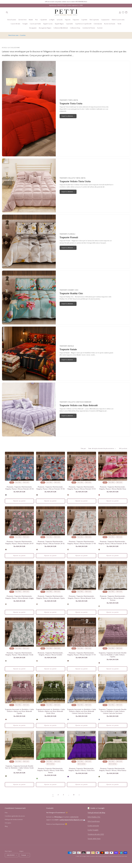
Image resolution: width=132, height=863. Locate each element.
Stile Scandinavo (94, 821)
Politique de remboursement (14, 819)
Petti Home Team (123, 856)
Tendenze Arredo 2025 (96, 834)
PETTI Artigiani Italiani (85, 856)
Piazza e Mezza (18, 482)
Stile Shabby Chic (94, 817)
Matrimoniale (26, 482)
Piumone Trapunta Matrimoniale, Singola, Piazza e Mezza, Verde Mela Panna (50, 770)
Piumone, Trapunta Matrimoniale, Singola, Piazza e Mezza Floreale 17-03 (81, 654)
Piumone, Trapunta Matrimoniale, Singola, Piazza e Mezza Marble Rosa (112, 488)
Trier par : (83, 448)
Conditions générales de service (15, 816)
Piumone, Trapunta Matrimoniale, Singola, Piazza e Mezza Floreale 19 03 (81, 488)
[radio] (6, 495)
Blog (6, 826)
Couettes (23, 35)
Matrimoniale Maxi (50, 764)
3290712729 (74, 817)
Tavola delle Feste (94, 839)
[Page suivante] (79, 795)
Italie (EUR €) (10, 855)
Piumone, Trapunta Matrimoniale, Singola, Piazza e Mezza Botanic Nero (81, 597)
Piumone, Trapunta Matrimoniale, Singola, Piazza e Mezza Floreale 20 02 (50, 543)
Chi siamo (8, 823)
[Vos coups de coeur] (123, 12)
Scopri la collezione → (68, 116)
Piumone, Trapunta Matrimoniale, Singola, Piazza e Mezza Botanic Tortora (112, 598)
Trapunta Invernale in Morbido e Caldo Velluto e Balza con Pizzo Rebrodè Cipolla (19, 711)
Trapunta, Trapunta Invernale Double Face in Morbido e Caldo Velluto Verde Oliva (19, 768)
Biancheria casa (13, 35)
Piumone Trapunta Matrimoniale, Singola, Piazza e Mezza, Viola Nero (82, 770)
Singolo (11, 482)
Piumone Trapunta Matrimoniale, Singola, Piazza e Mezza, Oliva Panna (112, 770)
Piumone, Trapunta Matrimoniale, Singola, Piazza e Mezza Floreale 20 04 (19, 488)
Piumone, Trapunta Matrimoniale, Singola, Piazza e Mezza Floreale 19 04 (50, 488)
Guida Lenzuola (93, 826)
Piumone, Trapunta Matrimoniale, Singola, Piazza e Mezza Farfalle (50, 654)
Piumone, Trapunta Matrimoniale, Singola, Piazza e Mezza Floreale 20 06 (112, 543)
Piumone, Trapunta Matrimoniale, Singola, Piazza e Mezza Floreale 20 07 (19, 543)
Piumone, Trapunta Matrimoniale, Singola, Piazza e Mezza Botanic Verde (19, 654)
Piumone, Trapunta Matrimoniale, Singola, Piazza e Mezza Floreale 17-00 (81, 543)
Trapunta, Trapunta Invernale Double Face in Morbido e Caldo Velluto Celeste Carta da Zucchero (113, 711)
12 (73, 795)
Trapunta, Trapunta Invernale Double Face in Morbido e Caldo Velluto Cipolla (113, 655)
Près (6, 812)
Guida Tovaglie (93, 830)
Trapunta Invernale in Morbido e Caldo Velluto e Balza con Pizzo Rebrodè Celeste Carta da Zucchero (81, 711)
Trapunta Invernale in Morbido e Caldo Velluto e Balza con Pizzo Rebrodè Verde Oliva (50, 711)
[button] (7, 12)
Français (23, 855)
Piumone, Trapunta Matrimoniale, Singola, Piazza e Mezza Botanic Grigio (19, 597)
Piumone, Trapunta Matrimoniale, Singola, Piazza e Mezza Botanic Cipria (50, 597)
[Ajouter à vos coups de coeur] (31, 454)
